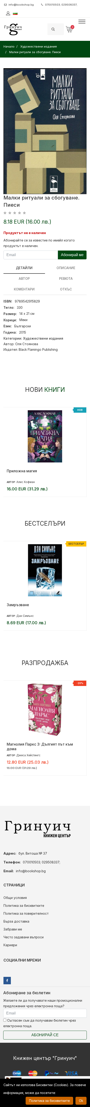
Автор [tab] (24, 278)
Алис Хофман (25, 482)
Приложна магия (22, 471)
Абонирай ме (72, 255)
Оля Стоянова (26, 344)
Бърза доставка (16, 921)
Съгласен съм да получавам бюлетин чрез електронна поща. (39, 1023)
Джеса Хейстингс (28, 755)
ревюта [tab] (66, 278)
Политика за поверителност (26, 913)
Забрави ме (12, 929)
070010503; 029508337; (61, 4)
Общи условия (15, 898)
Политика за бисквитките (23, 905)
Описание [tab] (66, 268)
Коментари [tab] (24, 289)
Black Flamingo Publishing (38, 349)
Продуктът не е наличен (24, 233)
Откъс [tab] (66, 289)
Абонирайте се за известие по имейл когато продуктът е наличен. (39, 243)
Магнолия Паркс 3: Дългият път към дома (40, 746)
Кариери (10, 945)
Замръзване (18, 604)
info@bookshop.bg (21, 4)
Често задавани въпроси (23, 937)
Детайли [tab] (24, 268)
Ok (81, 1101)
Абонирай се (45, 1035)
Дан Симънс (25, 616)
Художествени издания (43, 338)
